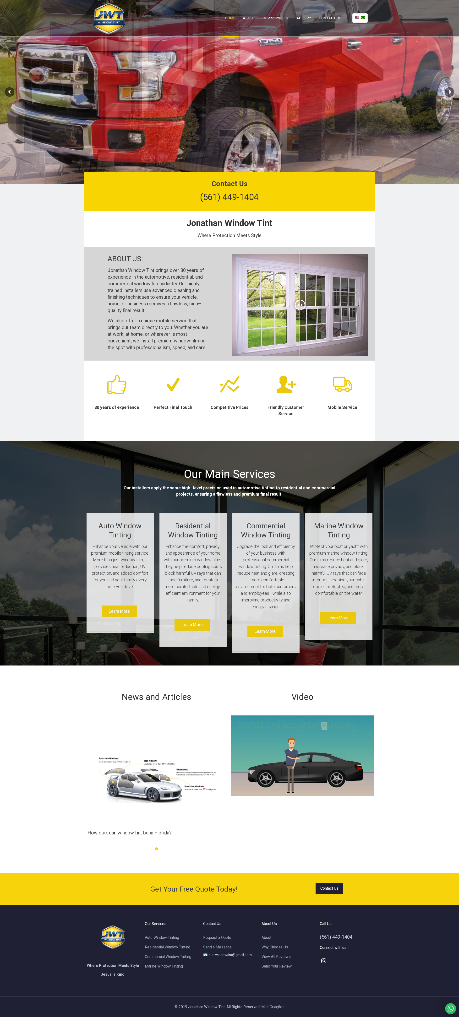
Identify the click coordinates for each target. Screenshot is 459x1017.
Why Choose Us (275, 947)
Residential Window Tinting (167, 947)
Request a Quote (217, 937)
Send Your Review (277, 966)
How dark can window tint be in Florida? (129, 833)
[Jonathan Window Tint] (109, 18)
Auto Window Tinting (162, 937)
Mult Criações (272, 1007)
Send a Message (217, 947)
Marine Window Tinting (164, 966)
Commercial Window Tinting (168, 956)
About (266, 937)
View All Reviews (276, 956)
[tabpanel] (156, 785)
